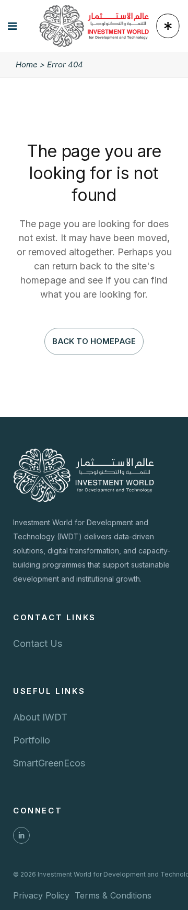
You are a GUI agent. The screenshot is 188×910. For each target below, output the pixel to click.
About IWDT (40, 717)
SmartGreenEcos (49, 763)
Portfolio (31, 740)
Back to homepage (94, 341)
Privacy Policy (41, 895)
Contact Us (37, 643)
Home (27, 64)
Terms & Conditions (113, 895)
